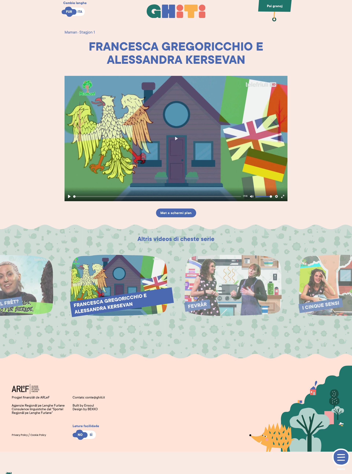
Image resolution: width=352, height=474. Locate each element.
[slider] (157, 196)
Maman (71, 32)
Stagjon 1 (87, 32)
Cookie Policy (38, 435)
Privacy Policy (20, 435)
